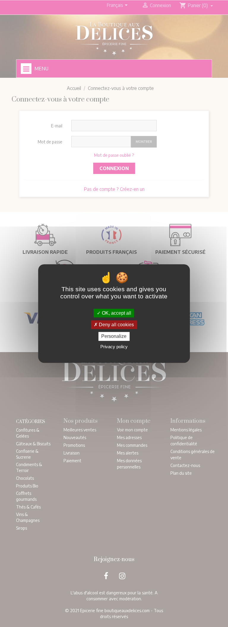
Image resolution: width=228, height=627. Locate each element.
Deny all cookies (116, 324)
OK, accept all (116, 313)
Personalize (113, 336)
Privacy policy (114, 346)
